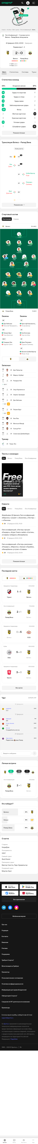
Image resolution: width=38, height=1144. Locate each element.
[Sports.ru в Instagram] (16, 908)
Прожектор (5, 972)
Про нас (4, 924)
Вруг (10, 191)
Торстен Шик (26, 335)
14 (4, 538)
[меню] (33, 3)
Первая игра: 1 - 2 (19, 47)
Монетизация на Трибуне (10, 966)
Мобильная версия (19, 916)
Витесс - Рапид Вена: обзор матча (34, 29)
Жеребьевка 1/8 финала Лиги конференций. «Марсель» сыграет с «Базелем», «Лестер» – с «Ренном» (19, 517)
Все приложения (19, 899)
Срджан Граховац (27, 344)
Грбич (12, 64)
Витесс (15, 58)
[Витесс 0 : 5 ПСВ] (14, 60)
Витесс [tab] (10, 509)
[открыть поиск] (22, 3)
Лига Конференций (25, 29)
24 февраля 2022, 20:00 (14, 43)
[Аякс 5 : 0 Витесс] (13, 60)
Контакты (5, 936)
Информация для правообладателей (14, 990)
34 (5, 524)
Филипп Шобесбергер (29, 352)
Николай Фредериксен (10, 326)
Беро (12, 65)
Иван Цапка (9, 738)
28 (5, 553)
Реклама (4, 948)
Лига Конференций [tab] (31, 509)
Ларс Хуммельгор (20, 865)
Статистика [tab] (14, 72)
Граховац (29, 184)
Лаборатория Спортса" (9, 996)
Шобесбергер (30, 173)
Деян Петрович (26, 342)
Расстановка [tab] (7, 219)
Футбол (9, 29)
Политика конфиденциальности (12, 984)
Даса (15, 64)
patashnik (8, 708)
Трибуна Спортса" (8, 960)
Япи (11, 164)
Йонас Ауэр (25, 354)
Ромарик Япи (7, 342)
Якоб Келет (6, 859)
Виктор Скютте (7, 865)
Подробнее (14, 1039)
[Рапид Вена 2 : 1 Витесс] (24, 60)
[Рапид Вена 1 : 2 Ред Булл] (23, 60)
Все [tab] (4, 509)
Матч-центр (15, 29)
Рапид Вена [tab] (18, 509)
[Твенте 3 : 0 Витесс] (12, 60)
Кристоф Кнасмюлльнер (29, 324)
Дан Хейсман (7, 324)
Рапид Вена (24, 58)
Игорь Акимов (10, 723)
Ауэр (27, 175)
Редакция (5, 930)
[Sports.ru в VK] (10, 908)
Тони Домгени (8, 335)
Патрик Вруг (7, 333)
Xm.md (8, 728)
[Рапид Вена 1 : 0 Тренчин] (20, 60)
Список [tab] (16, 219)
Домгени (9, 193)
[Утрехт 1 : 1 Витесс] (17, 60)
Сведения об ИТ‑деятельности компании (16, 1002)
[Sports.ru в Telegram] (4, 908)
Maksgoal (8, 718)
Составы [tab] (25, 72)
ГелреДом (5, 847)
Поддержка (6, 954)
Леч (11, 157)
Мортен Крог (7, 871)
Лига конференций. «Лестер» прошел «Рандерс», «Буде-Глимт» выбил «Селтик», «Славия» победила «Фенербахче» (18, 532)
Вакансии (5, 942)
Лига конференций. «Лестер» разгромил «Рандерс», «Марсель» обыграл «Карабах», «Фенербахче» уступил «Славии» (18, 546)
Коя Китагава (26, 333)
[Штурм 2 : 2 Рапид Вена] (25, 60)
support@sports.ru (7, 1018)
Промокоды (6, 1008)
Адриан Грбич (8, 344)
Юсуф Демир (26, 326)
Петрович (29, 182)
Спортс (4, 29)
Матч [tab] (4, 72)
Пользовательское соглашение (12, 978)
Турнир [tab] (34, 72)
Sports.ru (6, 1024)
